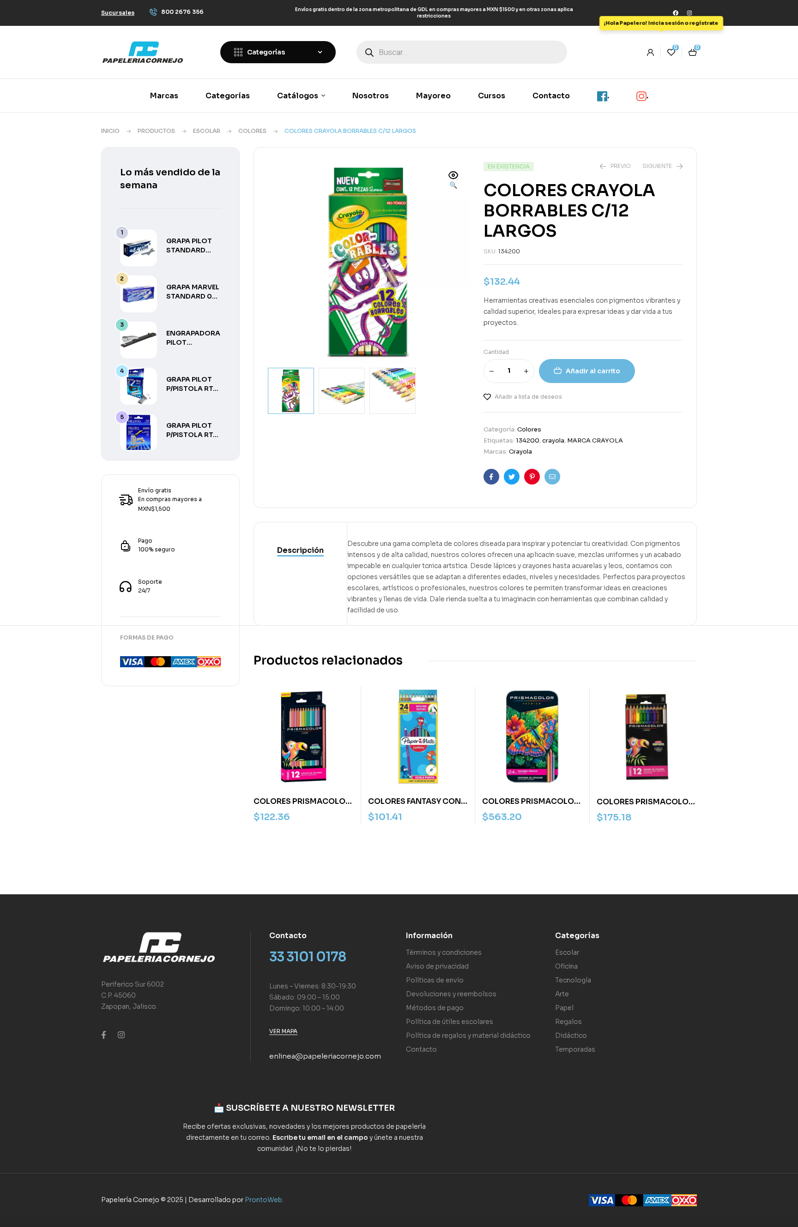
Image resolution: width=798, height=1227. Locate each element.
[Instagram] (689, 12)
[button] (453, 181)
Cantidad (496, 351)
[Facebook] (675, 12)
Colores (252, 130)
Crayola (520, 451)
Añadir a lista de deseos (528, 396)
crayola (553, 440)
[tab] (300, 551)
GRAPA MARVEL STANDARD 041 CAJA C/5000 (192, 296)
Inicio (110, 130)
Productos (156, 130)
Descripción (300, 550)
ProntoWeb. (264, 1200)
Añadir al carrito (593, 371)
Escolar (206, 130)
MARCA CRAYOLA (595, 440)
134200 (527, 440)
